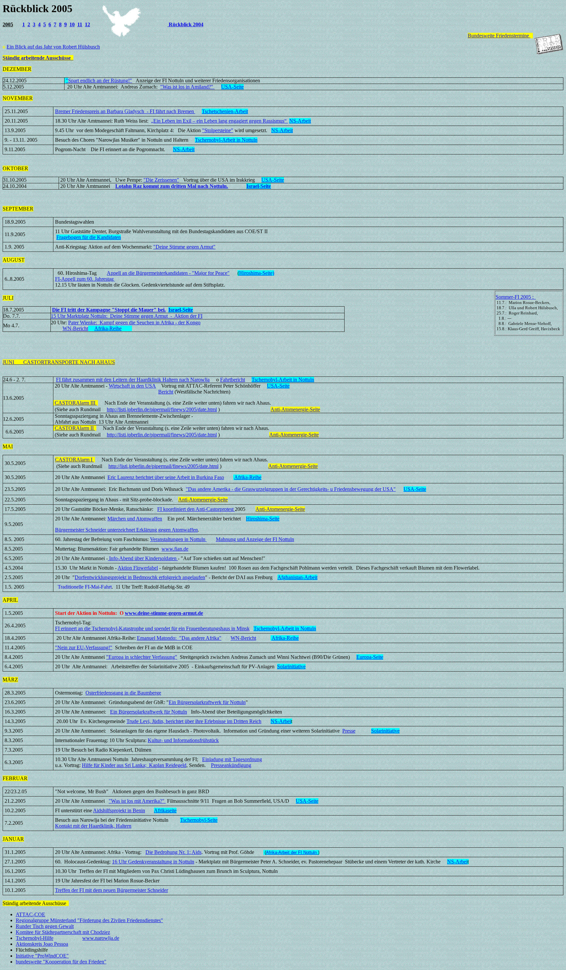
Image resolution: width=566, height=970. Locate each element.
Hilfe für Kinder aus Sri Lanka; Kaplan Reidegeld (134, 765)
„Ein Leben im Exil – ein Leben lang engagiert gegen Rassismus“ (219, 121)
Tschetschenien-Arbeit (225, 111)
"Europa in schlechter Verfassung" (141, 657)
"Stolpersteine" (217, 130)
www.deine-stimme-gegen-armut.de (164, 613)
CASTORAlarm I (74, 459)
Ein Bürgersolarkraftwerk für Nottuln (207, 702)
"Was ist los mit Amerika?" (137, 801)
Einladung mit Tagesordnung (232, 759)
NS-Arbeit (300, 121)
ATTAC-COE (30, 914)
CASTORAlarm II (75, 428)
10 (72, 24)
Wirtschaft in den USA (132, 386)
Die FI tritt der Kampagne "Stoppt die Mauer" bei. (109, 310)
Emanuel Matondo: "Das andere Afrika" (179, 638)
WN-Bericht (75, 328)
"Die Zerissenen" (161, 180)
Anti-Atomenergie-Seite (295, 409)
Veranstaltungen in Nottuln (178, 539)
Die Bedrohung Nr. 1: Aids (173, 852)
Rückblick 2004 (185, 24)
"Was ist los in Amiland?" (187, 87)
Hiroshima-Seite (262, 518)
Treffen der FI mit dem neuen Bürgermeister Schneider (111, 890)
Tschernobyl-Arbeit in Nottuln (226, 140)
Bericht (165, 391)
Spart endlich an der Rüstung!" (100, 80)
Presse (348, 731)
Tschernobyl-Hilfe (34, 938)
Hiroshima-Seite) (256, 273)
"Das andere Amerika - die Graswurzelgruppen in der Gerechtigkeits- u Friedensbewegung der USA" (291, 489)
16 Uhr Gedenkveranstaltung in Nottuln (153, 861)
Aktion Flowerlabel (138, 568)
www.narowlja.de (100, 938)
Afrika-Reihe (108, 328)
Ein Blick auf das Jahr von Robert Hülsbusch (53, 47)
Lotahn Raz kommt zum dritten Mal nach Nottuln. (171, 186)
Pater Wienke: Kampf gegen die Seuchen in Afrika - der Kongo (134, 322)
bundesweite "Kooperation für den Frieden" (61, 961)
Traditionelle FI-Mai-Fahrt (85, 587)
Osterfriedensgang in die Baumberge (123, 693)
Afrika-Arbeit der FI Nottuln (292, 852)
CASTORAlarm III (76, 403)
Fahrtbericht (232, 379)
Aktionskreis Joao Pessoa (42, 944)
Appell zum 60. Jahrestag (88, 279)
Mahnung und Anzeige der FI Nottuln (255, 539)
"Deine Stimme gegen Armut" (184, 247)
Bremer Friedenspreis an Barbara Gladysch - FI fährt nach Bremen (125, 111)
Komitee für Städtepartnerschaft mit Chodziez (63, 932)
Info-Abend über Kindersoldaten (143, 558)
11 (79, 24)
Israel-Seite (258, 186)
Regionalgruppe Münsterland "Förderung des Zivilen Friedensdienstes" (89, 920)
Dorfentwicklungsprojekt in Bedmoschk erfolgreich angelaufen (140, 577)
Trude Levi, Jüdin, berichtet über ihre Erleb (193, 721)
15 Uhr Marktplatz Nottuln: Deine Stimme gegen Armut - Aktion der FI (126, 316)
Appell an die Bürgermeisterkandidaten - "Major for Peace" (168, 273)
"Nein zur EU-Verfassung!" (83, 647)
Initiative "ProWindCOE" (42, 956)
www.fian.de (174, 549)
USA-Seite (278, 386)
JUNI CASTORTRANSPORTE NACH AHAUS (59, 362)
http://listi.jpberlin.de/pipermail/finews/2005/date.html (162, 409)
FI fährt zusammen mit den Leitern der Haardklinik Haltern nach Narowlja (133, 379)
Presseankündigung (231, 765)
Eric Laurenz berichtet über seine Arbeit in (165, 477)
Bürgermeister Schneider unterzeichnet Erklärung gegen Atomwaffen (126, 530)
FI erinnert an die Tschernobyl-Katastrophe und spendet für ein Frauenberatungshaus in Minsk (152, 628)
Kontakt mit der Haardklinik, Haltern (93, 826)
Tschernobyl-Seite (198, 820)
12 (87, 24)
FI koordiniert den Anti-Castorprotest (196, 509)
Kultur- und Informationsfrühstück (183, 740)
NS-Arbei (281, 721)
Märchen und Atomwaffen (134, 518)
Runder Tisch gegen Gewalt (45, 926)
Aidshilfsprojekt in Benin (119, 810)
